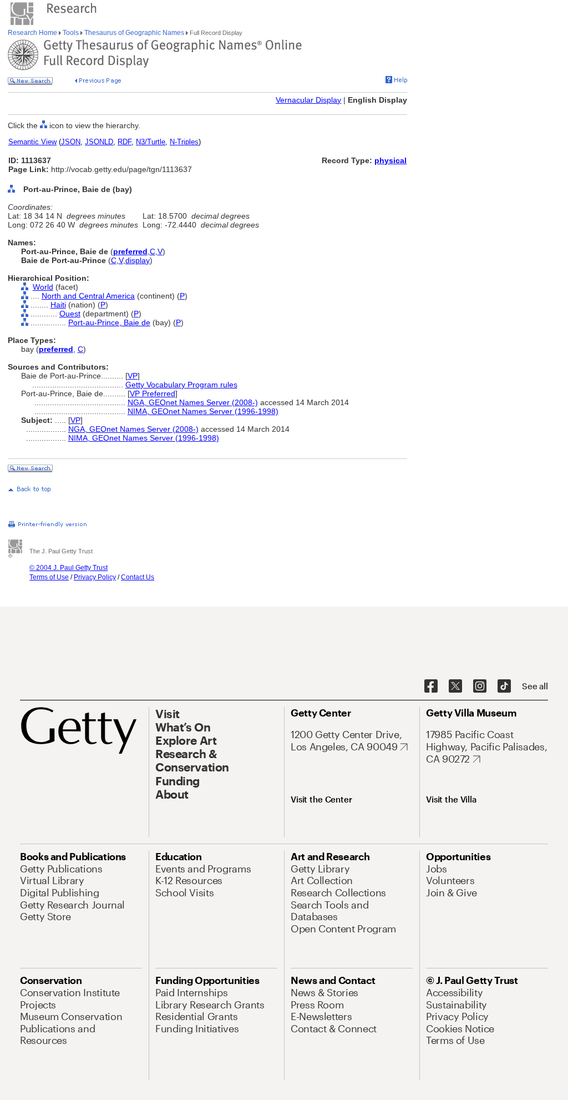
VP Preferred (152, 393)
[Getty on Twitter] (455, 686)
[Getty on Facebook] (431, 686)
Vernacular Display (308, 99)
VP (133, 375)
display (137, 260)
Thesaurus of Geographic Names (134, 33)
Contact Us (137, 577)
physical (390, 160)
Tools (70, 33)
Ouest (69, 313)
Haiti (58, 304)
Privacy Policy (95, 577)
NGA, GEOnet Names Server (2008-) (193, 402)
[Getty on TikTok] (504, 686)
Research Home (33, 33)
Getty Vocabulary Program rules (181, 384)
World (43, 286)
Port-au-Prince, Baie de (109, 322)
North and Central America (88, 295)
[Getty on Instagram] (479, 686)
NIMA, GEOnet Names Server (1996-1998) (203, 411)
